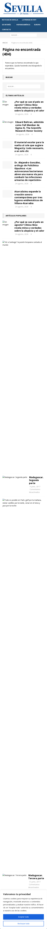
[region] (23, 909)
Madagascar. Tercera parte (36, 877)
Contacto (6, 29)
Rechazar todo (23, 923)
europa (37, 25)
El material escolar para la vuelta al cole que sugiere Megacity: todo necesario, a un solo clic (29, 147)
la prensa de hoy (29, 20)
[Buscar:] (23, 35)
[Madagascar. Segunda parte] (15, 477)
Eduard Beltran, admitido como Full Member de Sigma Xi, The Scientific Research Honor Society (29, 126)
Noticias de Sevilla (10, 20)
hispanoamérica (23, 25)
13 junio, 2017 (34, 882)
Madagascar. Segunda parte (36, 480)
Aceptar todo (23, 917)
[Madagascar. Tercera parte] (14, 875)
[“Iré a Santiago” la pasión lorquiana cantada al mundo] (23, 243)
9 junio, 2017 (35, 486)
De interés (6, 25)
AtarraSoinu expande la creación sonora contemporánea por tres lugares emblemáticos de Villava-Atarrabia (28, 197)
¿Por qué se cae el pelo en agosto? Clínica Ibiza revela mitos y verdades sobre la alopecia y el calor (29, 106)
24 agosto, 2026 (21, 114)
